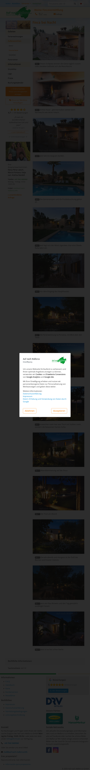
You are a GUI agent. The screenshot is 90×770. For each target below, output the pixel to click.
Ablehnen (29, 410)
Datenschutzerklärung (32, 393)
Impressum (27, 396)
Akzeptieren (59, 410)
